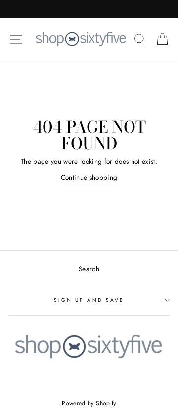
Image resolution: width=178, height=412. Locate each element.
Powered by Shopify (89, 403)
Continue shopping (89, 177)
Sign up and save (89, 300)
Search (89, 269)
